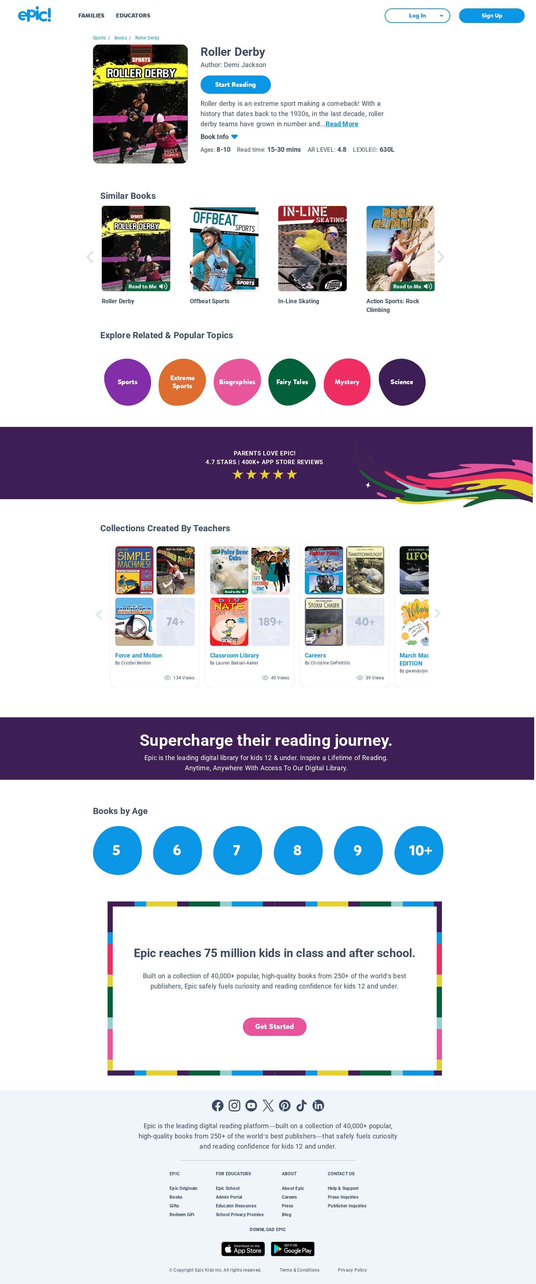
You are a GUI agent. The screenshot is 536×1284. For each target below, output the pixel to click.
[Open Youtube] (251, 1105)
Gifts (174, 1205)
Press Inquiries (343, 1197)
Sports (99, 38)
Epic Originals (183, 1188)
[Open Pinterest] (285, 1105)
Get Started (274, 1027)
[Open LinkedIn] (318, 1105)
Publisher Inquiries (347, 1205)
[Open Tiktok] (301, 1105)
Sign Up (492, 15)
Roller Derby (147, 38)
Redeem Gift (182, 1214)
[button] (154, 614)
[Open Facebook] (218, 1105)
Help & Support (343, 1188)
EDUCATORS (133, 15)
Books (120, 38)
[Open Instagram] (234, 1105)
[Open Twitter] (268, 1105)
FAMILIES (91, 15)
